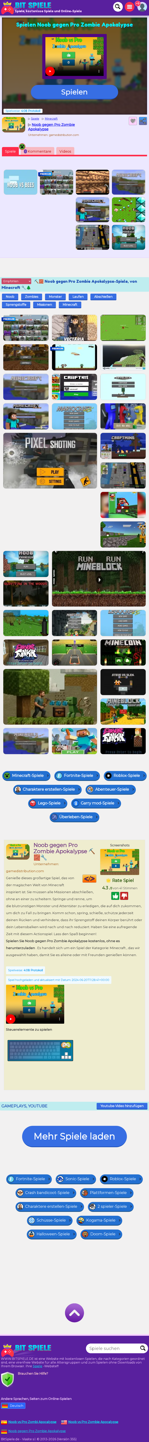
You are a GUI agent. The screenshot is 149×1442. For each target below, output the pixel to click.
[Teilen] (143, 121)
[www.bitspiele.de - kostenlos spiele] (27, 1350)
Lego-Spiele (49, 803)
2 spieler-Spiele (112, 1206)
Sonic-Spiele (77, 1179)
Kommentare (38, 151)
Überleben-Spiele (76, 817)
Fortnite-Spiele (78, 775)
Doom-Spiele (102, 1234)
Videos (65, 151)
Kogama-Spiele (100, 1220)
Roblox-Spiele (126, 775)
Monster (55, 296)
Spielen (74, 92)
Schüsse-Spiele (51, 1220)
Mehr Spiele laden (74, 1136)
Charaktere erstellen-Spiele (49, 789)
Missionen (44, 304)
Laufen (78, 296)
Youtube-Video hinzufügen (122, 1106)
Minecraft (70, 304)
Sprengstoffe (16, 304)
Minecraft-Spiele (28, 775)
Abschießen (103, 296)
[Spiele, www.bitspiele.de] (27, 8)
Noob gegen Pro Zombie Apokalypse (37, 1431)
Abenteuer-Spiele (112, 789)
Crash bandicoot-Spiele (47, 1192)
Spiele (10, 151)
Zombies (31, 296)
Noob (10, 296)
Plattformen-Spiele (108, 1192)
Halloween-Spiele (53, 1234)
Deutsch (16, 1406)
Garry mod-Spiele (97, 803)
